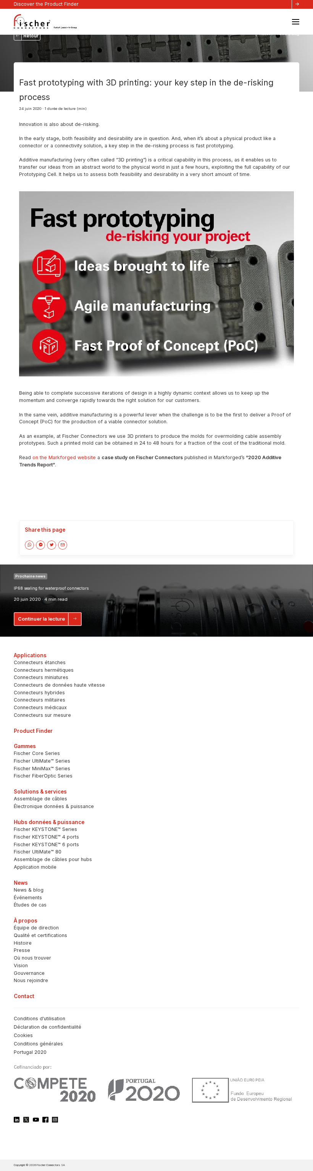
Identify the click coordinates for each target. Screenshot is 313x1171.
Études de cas (30, 905)
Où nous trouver (32, 958)
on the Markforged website (64, 457)
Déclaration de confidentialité (47, 1027)
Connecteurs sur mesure (42, 715)
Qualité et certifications (40, 935)
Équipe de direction (36, 928)
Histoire (23, 943)
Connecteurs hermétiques (44, 670)
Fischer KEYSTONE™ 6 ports (46, 844)
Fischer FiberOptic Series (43, 776)
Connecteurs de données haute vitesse (59, 685)
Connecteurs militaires (39, 700)
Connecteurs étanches (40, 662)
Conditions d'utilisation (39, 1018)
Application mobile (35, 867)
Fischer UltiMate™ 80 (37, 852)
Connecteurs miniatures (41, 677)
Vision (21, 965)
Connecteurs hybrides (39, 692)
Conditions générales (38, 1044)
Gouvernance (29, 973)
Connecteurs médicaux (40, 707)
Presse (22, 950)
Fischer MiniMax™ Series (42, 768)
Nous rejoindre (31, 980)
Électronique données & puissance (54, 806)
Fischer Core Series (37, 753)
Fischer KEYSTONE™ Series (45, 829)
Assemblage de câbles (40, 799)
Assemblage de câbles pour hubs (53, 859)
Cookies (23, 1035)
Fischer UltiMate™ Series (42, 761)
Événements (28, 897)
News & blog (29, 890)
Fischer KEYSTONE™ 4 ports (46, 837)
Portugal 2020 (30, 1052)
